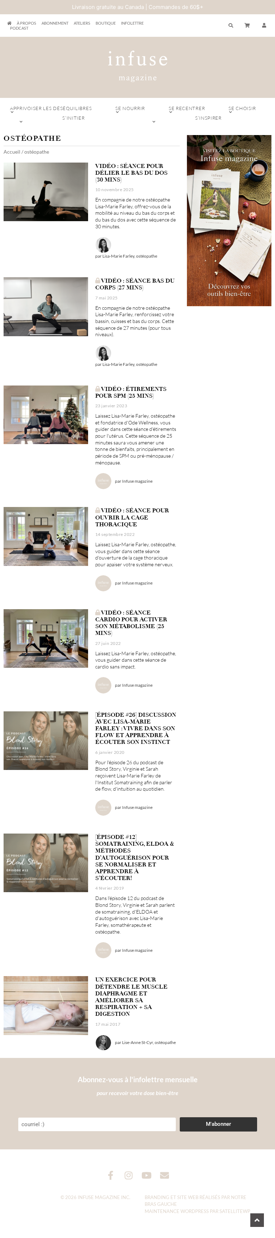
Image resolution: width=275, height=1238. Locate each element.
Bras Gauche (161, 1204)
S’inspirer (208, 118)
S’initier (73, 118)
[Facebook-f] (110, 1175)
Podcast (19, 28)
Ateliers (82, 23)
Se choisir (242, 108)
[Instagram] (128, 1175)
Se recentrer (187, 108)
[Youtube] (146, 1175)
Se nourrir (130, 108)
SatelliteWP (234, 1211)
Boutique (106, 23)
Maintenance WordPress (177, 1211)
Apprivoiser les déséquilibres (51, 108)
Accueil (12, 152)
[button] (264, 25)
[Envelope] (164, 1175)
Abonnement (55, 23)
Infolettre (132, 23)
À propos (26, 23)
